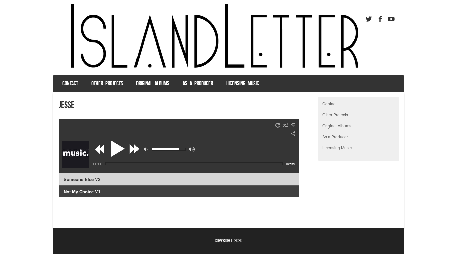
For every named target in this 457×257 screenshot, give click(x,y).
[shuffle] (285, 125)
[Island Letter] (211, 68)
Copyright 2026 (228, 240)
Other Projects (107, 83)
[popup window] (293, 125)
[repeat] (278, 125)
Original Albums (152, 83)
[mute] (146, 149)
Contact (70, 83)
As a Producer (198, 83)
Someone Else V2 (82, 179)
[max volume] (192, 149)
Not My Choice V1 (82, 191)
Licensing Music (242, 83)
